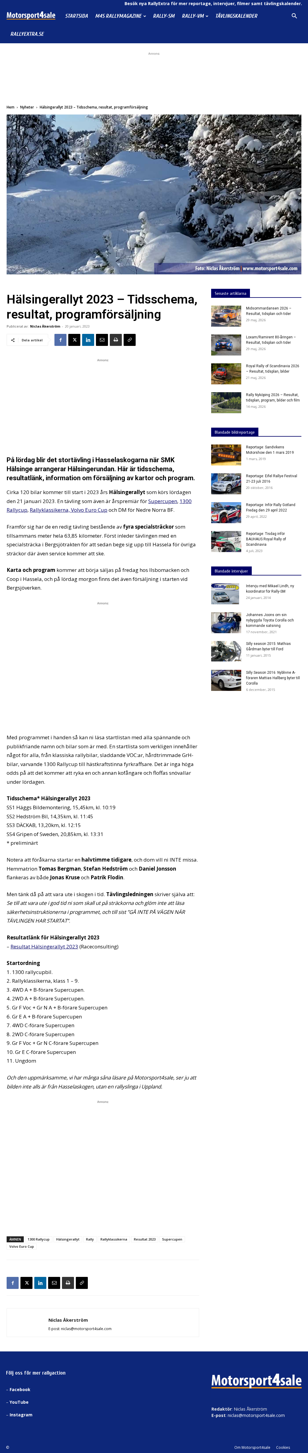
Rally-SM (163, 16)
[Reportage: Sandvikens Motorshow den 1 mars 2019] (226, 455)
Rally (90, 1239)
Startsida (76, 16)
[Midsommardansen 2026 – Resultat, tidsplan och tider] (226, 316)
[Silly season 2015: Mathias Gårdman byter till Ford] (226, 651)
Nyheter (27, 107)
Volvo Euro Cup (89, 509)
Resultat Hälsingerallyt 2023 (44, 946)
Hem (10, 107)
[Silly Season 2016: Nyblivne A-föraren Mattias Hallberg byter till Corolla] (226, 680)
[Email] (102, 340)
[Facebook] (60, 340)
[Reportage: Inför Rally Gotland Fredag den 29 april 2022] (226, 512)
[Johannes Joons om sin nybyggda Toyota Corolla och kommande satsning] (226, 622)
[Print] (116, 340)
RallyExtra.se (27, 34)
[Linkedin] (88, 340)
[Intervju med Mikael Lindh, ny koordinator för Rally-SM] (225, 593)
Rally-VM (193, 16)
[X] (74, 340)
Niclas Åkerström (45, 326)
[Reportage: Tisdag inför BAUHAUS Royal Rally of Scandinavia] (226, 541)
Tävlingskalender (236, 16)
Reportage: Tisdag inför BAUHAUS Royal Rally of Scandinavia (266, 539)
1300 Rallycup (39, 1239)
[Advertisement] (154, 75)
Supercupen (162, 501)
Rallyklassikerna (113, 1239)
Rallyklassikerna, (50, 509)
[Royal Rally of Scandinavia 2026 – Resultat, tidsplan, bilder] (226, 373)
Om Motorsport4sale (252, 1447)
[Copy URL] (130, 340)
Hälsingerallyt (67, 1239)
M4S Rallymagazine (118, 16)
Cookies (283, 1447)
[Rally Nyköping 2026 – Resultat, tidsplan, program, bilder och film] (226, 402)
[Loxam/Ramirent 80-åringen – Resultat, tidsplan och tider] (226, 345)
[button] (294, 17)
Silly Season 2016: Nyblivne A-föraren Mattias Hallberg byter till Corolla (273, 677)
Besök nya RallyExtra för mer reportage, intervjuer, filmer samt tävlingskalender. (213, 3)
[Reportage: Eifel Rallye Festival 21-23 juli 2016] (226, 483)
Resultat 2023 (145, 1239)
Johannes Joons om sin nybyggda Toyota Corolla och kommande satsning (270, 620)
